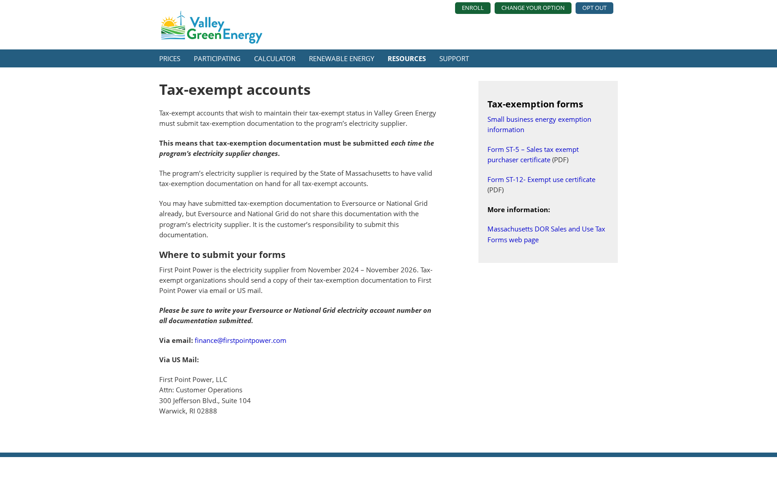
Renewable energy (341, 58)
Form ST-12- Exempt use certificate (541, 179)
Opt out (594, 8)
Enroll (473, 8)
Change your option (533, 8)
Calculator (274, 58)
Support (454, 58)
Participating (217, 58)
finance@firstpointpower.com (240, 340)
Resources (407, 58)
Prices (169, 58)
